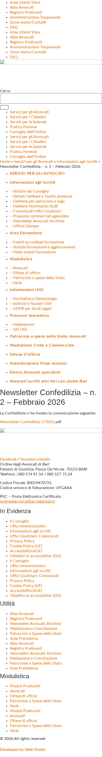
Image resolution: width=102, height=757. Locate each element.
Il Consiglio (19, 521)
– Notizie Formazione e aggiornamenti (42, 247)
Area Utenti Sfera (25, 2)
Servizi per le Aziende (28, 122)
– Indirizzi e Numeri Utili (31, 304)
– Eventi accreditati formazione (37, 242)
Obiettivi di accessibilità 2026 (35, 556)
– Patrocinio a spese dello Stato (37, 278)
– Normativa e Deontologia (33, 299)
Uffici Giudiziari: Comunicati (34, 536)
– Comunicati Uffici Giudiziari (35, 211)
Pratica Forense (23, 127)
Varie (14, 706)
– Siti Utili (18, 329)
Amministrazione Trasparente (35, 17)
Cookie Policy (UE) (26, 546)
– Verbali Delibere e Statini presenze (41, 196)
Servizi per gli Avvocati (29, 112)
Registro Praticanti (26, 12)
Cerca (5, 91)
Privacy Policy (22, 541)
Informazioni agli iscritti (77, 162)
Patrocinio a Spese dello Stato (36, 634)
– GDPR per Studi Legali (30, 309)
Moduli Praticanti (25, 686)
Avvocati (17, 691)
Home (5, 162)
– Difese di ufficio (25, 273)
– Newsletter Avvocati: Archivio (37, 221)
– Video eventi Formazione (33, 252)
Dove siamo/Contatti (28, 22)
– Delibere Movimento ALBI (34, 206)
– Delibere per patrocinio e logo (37, 201)
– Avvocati (19, 268)
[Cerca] (4, 107)
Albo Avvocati (22, 7)
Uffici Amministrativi (28, 526)
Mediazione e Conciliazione (33, 629)
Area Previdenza (24, 639)
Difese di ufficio (23, 696)
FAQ (14, 27)
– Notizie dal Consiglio (29, 191)
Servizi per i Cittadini (28, 117)
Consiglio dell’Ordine (28, 132)
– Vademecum (22, 324)
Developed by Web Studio (22, 750)
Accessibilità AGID (26, 551)
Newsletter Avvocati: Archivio (35, 624)
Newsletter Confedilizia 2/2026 (27, 422)
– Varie (16, 283)
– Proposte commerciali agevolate (39, 216)
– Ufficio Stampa (24, 226)
